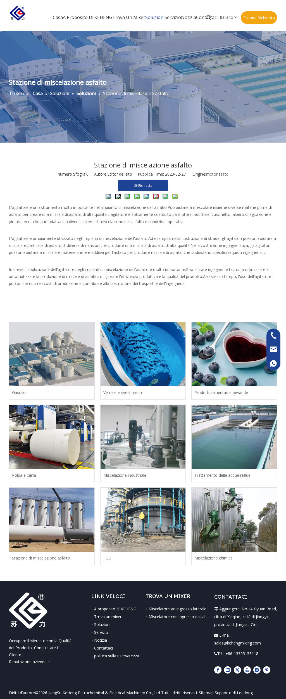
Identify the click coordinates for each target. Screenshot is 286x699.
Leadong (245, 692)
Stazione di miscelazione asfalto (41, 558)
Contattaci (103, 648)
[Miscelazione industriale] (143, 437)
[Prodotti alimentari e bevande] (234, 354)
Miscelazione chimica (213, 558)
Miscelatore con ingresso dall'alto (179, 616)
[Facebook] (217, 670)
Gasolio (19, 392)
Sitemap (206, 692)
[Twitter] (237, 670)
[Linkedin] (227, 670)
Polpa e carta (24, 475)
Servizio (101, 632)
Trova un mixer (107, 616)
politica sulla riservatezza (116, 655)
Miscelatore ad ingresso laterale (177, 608)
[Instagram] (257, 670)
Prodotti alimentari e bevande (221, 392)
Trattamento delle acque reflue (222, 475)
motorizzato (217, 174)
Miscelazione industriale (124, 475)
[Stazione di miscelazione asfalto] (51, 519)
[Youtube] (247, 670)
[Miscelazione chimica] (234, 519)
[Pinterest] (266, 670)
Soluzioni (102, 624)
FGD (107, 558)
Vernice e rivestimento (123, 392)
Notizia (100, 640)
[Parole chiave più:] (209, 18)
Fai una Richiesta (259, 17)
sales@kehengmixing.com (237, 643)
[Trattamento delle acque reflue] (234, 437)
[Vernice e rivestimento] (143, 354)
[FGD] (143, 519)
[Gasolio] (51, 354)
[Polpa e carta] (51, 437)
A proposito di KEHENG (115, 608)
